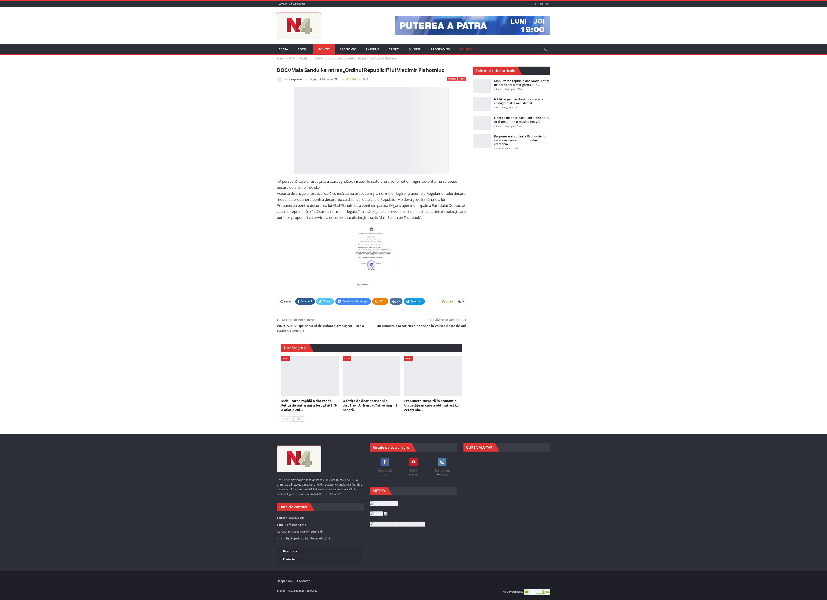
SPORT (394, 49)
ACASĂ (283, 49)
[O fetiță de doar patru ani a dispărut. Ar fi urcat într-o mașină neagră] (371, 381)
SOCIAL (303, 49)
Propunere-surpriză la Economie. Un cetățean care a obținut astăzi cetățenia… (520, 145)
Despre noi (290, 565)
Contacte (289, 573)
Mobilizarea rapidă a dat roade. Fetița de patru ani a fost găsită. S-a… (522, 88)
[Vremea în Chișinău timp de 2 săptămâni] (397, 539)
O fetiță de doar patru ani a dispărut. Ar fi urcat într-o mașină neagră (521, 125)
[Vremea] (378, 529)
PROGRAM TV (440, 49)
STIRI (462, 83)
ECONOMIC (348, 49)
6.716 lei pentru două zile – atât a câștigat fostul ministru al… (518, 106)
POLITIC (324, 49)
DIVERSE (415, 49)
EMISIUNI (466, 49)
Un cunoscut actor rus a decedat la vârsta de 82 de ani (421, 331)
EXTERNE (372, 49)
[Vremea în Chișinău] (384, 518)
